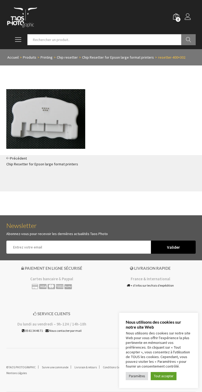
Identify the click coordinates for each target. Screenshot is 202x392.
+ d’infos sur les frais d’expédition (152, 285)
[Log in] (190, 17)
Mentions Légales (16, 373)
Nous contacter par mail (65, 331)
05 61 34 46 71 (33, 331)
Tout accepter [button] (163, 376)
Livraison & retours (85, 367)
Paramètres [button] (137, 376)
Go (188, 39)
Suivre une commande (55, 367)
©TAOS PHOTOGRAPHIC (21, 367)
